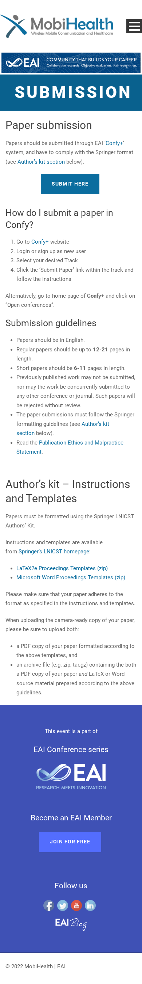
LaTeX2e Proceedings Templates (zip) (62, 568)
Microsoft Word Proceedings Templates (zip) (70, 577)
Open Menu (134, 26)
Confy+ (114, 143)
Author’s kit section (41, 162)
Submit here (70, 184)
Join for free (70, 841)
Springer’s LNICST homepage (54, 551)
